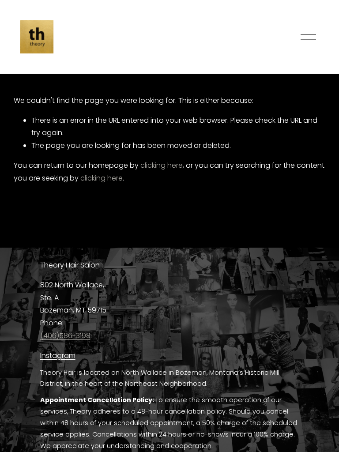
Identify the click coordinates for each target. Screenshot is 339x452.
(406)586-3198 (65, 336)
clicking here (161, 165)
